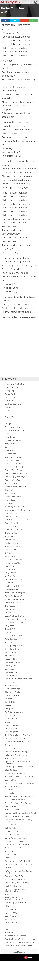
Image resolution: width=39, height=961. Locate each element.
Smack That (10, 417)
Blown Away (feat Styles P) (17, 742)
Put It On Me (10, 854)
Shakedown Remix (13, 497)
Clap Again (10, 609)
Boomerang (10, 669)
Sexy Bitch (9, 626)
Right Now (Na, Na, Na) (15, 546)
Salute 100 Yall (11, 831)
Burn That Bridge (12, 689)
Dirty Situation (11, 639)
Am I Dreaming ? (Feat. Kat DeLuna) (21, 861)
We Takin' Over (11, 576)
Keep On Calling (12, 786)
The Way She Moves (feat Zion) (19, 777)
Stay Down (10, 450)
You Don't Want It (12, 483)
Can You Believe (12, 695)
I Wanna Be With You (14, 748)
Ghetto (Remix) (11, 566)
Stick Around (10, 916)
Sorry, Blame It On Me (14, 427)
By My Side (10, 569)
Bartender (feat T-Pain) (15, 876)
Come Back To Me (13, 603)
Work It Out (10, 613)
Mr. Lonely (9, 793)
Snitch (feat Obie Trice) (15, 879)
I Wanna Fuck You (13, 463)
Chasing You (10, 666)
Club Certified (11, 770)
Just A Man (10, 682)
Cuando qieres (11, 732)
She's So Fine (10, 550)
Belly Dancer (10, 573)
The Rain (9, 851)
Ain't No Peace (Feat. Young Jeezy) (20, 939)
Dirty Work (10, 906)
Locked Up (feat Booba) (15, 903)
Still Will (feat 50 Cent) (15, 790)
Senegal (8, 858)
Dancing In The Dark (14, 457)
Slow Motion (10, 825)
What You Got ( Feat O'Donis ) (18, 864)
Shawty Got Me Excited (15, 599)
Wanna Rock (10, 652)
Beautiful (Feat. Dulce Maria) (17, 619)
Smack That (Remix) (14, 467)
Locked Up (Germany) (15, 477)
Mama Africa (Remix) (14, 507)
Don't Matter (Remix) (14, 480)
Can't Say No (10, 929)
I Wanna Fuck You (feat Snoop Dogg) (21, 783)
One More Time (12, 649)
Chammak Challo (12, 692)
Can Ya (8, 926)
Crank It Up (10, 702)
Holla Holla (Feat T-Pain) (16, 755)
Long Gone (10, 437)
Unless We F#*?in (12, 672)
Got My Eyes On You (14, 579)
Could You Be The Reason (16, 520)
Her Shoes (9, 407)
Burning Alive (10, 909)
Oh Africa (9, 410)
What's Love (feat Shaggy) (17, 752)
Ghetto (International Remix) (17, 473)
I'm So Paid (10, 394)
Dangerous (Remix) (13, 589)
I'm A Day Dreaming (14, 712)
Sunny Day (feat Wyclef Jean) (18, 803)
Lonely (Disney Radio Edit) (16, 487)
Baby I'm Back (11, 444)
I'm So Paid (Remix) (13, 596)
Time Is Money (11, 685)
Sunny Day (9, 391)
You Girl (8, 642)
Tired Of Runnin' (12, 810)
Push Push (9, 632)
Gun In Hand (10, 806)
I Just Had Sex (11, 659)
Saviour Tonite (11, 543)
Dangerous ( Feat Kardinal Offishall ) (21, 813)
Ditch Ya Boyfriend (13, 404)
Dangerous (10, 540)
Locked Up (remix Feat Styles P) (19, 767)
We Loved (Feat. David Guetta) (18, 946)
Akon (4, 11)
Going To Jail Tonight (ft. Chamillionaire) (16, 890)
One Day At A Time (13, 636)
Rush (7, 434)
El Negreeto (10, 932)
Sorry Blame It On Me (14, 841)
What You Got (11, 728)
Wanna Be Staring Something (18, 816)
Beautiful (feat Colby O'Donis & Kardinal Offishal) (18, 898)
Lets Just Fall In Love (14, 622)
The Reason (10, 606)
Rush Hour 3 (10, 758)
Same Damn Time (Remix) (16, 838)
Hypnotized (10, 500)
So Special (9, 414)
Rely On (8, 699)
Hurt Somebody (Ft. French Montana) (21, 796)
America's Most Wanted (15, 738)
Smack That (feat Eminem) (17, 844)
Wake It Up (10, 556)
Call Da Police (11, 828)
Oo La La (9, 745)
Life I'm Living (11, 913)
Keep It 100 (10, 715)
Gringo (8, 424)
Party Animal (10, 401)
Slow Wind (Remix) (13, 560)
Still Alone (9, 503)
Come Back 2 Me (12, 523)
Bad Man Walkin (12, 460)
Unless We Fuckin (12, 662)
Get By (8, 553)
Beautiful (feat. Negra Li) (16, 593)
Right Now (9, 894)
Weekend (9, 705)
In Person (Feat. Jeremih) (16, 936)
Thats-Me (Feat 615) (14, 848)
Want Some (10, 919)
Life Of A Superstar (13, 646)
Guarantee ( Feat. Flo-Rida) (17, 883)
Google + (31, 957)
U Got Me (9, 583)
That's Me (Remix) (13, 533)
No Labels (9, 656)
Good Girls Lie (11, 922)
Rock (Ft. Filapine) (13, 886)
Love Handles (11, 675)
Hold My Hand (11, 513)
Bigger (8, 722)
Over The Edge (11, 387)
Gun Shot (9, 490)
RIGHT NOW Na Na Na (15, 800)
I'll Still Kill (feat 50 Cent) (15, 773)
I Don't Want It (11, 719)
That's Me (9, 536)
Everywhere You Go (13, 530)
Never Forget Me (12, 563)
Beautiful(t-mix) (12, 780)
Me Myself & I (10, 493)
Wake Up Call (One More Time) (19, 679)
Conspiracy (10, 709)
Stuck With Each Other (15, 616)
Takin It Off (10, 629)
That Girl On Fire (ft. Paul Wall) (18, 735)
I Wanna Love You (13, 420)
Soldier (8, 868)
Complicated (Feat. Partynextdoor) (20, 942)
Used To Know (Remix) (15, 835)
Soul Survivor (11, 454)
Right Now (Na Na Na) (14, 384)
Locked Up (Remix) (13, 440)
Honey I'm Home (12, 725)
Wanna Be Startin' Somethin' (17, 510)
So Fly (7, 447)
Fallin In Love (10, 526)
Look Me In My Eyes (13, 586)
